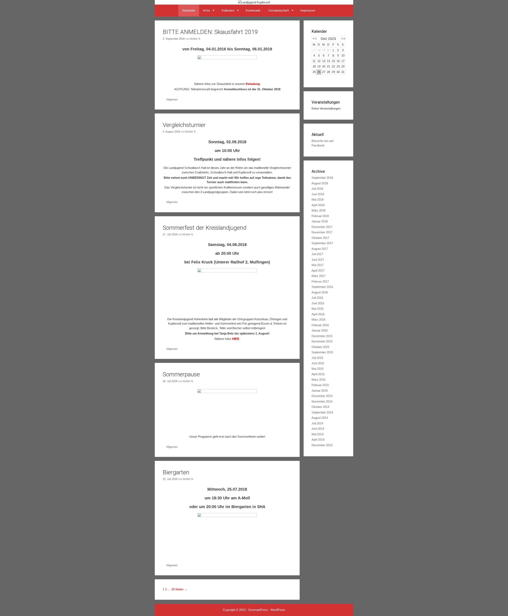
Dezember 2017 (322, 227)
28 (172, 589)
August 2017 (320, 248)
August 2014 (320, 417)
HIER (235, 338)
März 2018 (318, 210)
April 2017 (318, 270)
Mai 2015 (317, 368)
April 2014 (318, 439)
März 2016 (318, 319)
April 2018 (318, 205)
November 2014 (322, 401)
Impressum (307, 10)
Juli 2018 (317, 188)
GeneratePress (258, 609)
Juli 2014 (317, 423)
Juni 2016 (318, 303)
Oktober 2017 (320, 237)
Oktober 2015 (320, 347)
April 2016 (318, 314)
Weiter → (181, 589)
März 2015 (318, 379)
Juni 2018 (318, 194)
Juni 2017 (318, 259)
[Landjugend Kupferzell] (254, 2)
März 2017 (318, 276)
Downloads (253, 10)
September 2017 (322, 243)
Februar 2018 (320, 216)
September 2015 (322, 352)
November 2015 (322, 341)
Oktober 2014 (320, 406)
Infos (206, 10)
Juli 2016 (317, 297)
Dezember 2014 (322, 396)
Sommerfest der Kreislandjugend (204, 227)
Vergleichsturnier (184, 124)
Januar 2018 (320, 221)
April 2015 (318, 374)
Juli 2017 (317, 254)
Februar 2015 (320, 385)
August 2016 (320, 292)
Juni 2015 (318, 363)
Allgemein (172, 99)
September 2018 (322, 177)
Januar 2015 (320, 390)
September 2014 (322, 412)
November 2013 (322, 445)
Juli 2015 (317, 357)
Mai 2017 (317, 265)
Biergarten (176, 472)
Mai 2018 (317, 199)
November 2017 (322, 232)
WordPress (277, 609)
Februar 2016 (320, 325)
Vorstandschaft (278, 10)
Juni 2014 (318, 428)
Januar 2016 (320, 330)
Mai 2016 (317, 308)
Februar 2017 (320, 281)
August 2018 (320, 183)
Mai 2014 (317, 434)
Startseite (188, 10)
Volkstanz (228, 10)
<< (315, 39)
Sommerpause (181, 374)
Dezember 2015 (322, 336)
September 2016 (322, 286)
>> (343, 39)
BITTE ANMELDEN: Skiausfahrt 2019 (210, 31)
